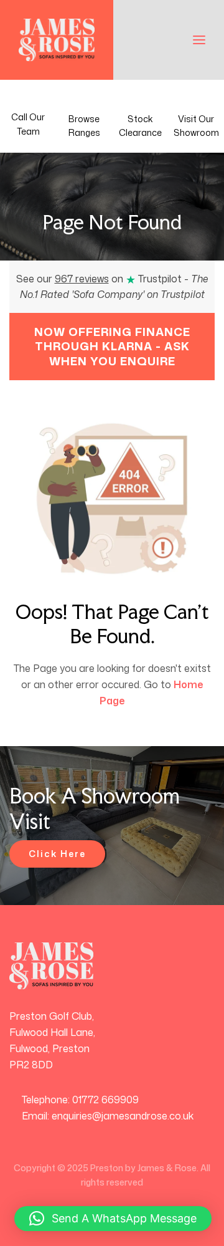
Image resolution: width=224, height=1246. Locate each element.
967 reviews (82, 278)
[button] (113, 1218)
